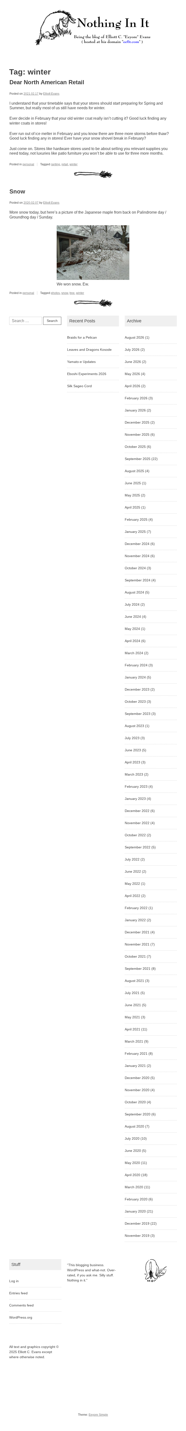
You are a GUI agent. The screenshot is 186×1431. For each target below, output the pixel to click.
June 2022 (133, 871)
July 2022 (132, 859)
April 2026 (132, 386)
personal (28, 164)
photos (55, 293)
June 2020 (133, 1151)
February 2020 (136, 1199)
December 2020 (137, 1078)
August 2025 (134, 471)
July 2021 (132, 993)
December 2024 (137, 544)
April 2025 (132, 507)
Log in (14, 1281)
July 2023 (132, 738)
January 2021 (135, 1066)
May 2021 (132, 1017)
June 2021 (133, 1005)
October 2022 (135, 835)
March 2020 (134, 1187)
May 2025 (132, 495)
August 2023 (134, 726)
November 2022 (137, 823)
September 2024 (137, 580)
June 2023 (133, 750)
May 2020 (132, 1163)
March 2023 (134, 774)
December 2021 (137, 932)
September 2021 (137, 969)
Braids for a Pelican (82, 337)
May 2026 (132, 374)
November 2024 (137, 556)
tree (72, 293)
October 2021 (135, 956)
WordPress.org (20, 1317)
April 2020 (132, 1175)
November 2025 (137, 434)
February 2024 (136, 665)
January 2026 (135, 410)
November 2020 (137, 1090)
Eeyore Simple (98, 1414)
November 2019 (137, 1236)
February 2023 (136, 786)
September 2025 (137, 459)
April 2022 (132, 896)
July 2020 (132, 1138)
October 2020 (135, 1102)
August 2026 (134, 337)
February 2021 (136, 1053)
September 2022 (137, 847)
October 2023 (135, 701)
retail (65, 164)
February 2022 (136, 908)
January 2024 (135, 677)
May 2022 (132, 884)
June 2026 (133, 362)
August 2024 (134, 592)
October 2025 (135, 447)
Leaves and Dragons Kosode (89, 349)
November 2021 (137, 944)
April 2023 (132, 762)
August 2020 (134, 1126)
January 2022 (135, 920)
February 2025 (136, 519)
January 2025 (135, 532)
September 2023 (137, 714)
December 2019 (137, 1223)
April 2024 (132, 641)
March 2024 (134, 653)
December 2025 (137, 422)
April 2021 (132, 1029)
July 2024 (132, 604)
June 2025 (133, 483)
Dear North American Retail (46, 82)
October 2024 (135, 568)
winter (74, 164)
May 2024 (132, 629)
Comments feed (21, 1305)
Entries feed (18, 1293)
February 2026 (136, 398)
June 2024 (133, 617)
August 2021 (134, 981)
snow (64, 293)
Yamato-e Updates (81, 362)
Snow (17, 191)
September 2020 (137, 1114)
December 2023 (137, 689)
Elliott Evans (51, 93)
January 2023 (135, 799)
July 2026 (132, 349)
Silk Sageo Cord (79, 386)
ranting (55, 164)
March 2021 (134, 1041)
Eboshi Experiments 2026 (86, 374)
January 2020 (135, 1211)
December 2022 (137, 811)
